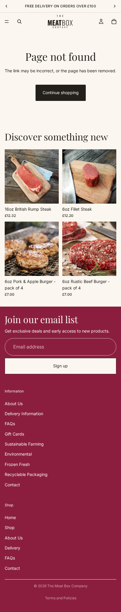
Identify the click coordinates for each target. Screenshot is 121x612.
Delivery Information (24, 413)
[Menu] (7, 21)
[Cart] (113, 21)
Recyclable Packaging (26, 474)
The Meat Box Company (67, 586)
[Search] (19, 21)
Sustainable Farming (24, 444)
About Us (14, 403)
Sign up (60, 366)
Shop (10, 527)
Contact (12, 484)
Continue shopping (61, 92)
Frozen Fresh (17, 464)
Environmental (18, 454)
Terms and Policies (60, 598)
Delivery (12, 547)
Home (10, 517)
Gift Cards (14, 433)
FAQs (10, 423)
